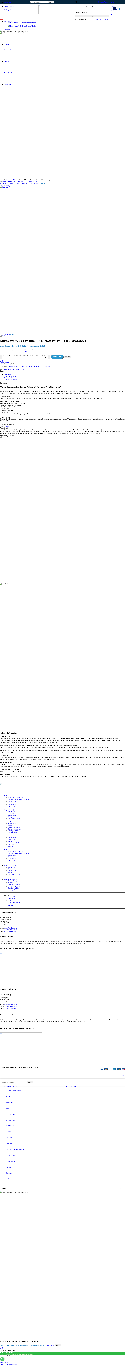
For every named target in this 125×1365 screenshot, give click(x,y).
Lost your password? (102, 19)
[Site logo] (55, 13)
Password (81, 12)
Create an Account (103, 2)
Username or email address (87, 7)
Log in (92, 16)
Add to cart (57, 356)
